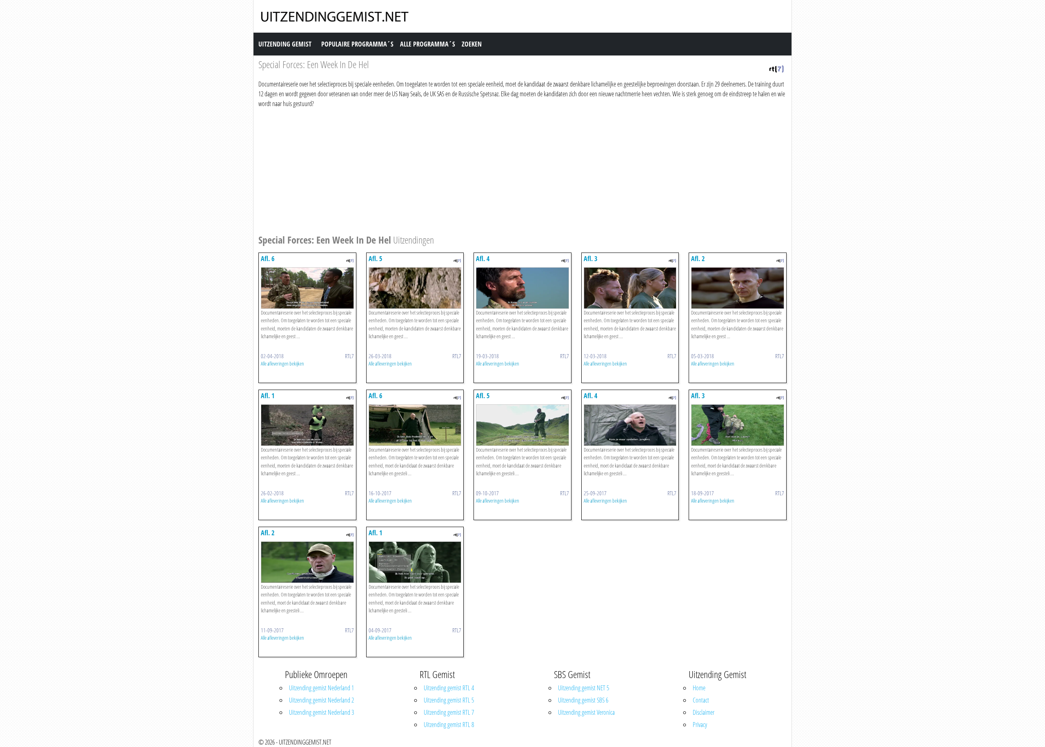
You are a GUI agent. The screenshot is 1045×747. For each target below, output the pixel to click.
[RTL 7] (776, 68)
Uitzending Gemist (284, 44)
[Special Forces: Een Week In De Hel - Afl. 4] (522, 287)
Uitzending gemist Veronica (586, 712)
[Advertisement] (503, 170)
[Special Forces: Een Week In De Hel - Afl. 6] (307, 287)
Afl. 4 (482, 258)
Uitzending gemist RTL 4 (449, 687)
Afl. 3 (590, 258)
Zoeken (472, 44)
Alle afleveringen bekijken (282, 363)
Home (699, 687)
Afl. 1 (267, 395)
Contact (701, 700)
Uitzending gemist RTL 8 (449, 724)
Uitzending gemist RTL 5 (449, 700)
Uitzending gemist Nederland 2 (321, 700)
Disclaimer (703, 712)
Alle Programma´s (427, 44)
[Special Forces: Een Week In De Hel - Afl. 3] (630, 287)
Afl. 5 (375, 258)
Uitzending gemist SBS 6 (583, 700)
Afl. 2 (698, 258)
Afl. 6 (267, 258)
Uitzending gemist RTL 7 (449, 712)
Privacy (700, 724)
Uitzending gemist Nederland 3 (321, 712)
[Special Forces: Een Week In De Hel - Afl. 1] (307, 424)
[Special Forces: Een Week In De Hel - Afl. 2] (737, 287)
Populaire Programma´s (357, 44)
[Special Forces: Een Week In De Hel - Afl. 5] (415, 287)
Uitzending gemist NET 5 (583, 687)
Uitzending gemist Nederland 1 (321, 687)
